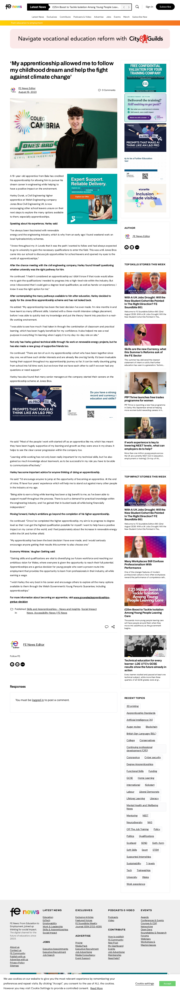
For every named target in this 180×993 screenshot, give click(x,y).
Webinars (146, 938)
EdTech (46, 920)
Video (111, 920)
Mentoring (132, 815)
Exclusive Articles (84, 917)
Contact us (15, 950)
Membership (114, 955)
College (131, 740)
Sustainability (134, 863)
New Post (113, 942)
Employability (50, 923)
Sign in (149, 6)
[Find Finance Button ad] (145, 107)
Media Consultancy (85, 955)
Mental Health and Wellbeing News (142, 807)
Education (48, 917)
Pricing (78, 942)
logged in (38, 700)
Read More (96, 988)
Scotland (131, 843)
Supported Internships (139, 856)
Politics (130, 836)
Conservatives (147, 740)
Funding (153, 771)
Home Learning (146, 778)
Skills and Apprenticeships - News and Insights (53, 609)
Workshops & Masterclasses (148, 943)
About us (15, 947)
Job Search (48, 955)
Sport (145, 849)
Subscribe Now (139, 16)
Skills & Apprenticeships (55, 929)
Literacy (154, 798)
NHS (149, 822)
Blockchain (151, 726)
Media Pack (81, 945)
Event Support (82, 958)
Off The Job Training (138, 829)
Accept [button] (167, 983)
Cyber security (152, 757)
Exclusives (52, 16)
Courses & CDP (149, 923)
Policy (157, 829)
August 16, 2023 (27, 92)
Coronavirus (133, 757)
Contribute (65, 16)
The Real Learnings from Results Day (73, 7)
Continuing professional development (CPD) (139, 749)
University (132, 877)
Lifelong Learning (136, 798)
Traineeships (143, 870)
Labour (130, 791)
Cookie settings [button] (144, 983)
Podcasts (113, 917)
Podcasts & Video (82, 16)
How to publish (116, 936)
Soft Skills (132, 849)
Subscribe (165, 6)
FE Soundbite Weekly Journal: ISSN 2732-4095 (88, 925)
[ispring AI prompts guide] (36, 418)
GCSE (130, 778)
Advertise (99, 16)
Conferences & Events (152, 920)
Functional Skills (135, 771)
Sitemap (14, 965)
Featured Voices (83, 920)
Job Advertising (83, 952)
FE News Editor (27, 88)
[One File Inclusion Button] (145, 197)
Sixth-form (158, 843)
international (133, 784)
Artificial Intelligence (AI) (140, 719)
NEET (145, 815)
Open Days (146, 929)
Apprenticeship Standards (141, 713)
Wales (145, 877)
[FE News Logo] (13, 6)
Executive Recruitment (54, 952)
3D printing (133, 706)
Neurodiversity (135, 822)
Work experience (136, 884)
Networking (147, 926)
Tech (129, 870)
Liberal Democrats (149, 791)
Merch (126, 16)
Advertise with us (19, 959)
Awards (145, 917)
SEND (144, 843)
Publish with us (17, 956)
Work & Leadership (53, 926)
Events (117, 16)
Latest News (38, 16)
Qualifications (146, 836)
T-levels (150, 863)
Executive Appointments (55, 948)
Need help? (114, 958)
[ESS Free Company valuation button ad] (145, 77)
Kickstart (150, 784)
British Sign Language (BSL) (141, 733)
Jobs (108, 16)
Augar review (134, 726)
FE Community (17, 953)
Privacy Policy (17, 962)
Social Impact (50, 932)
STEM (156, 849)
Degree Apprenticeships (140, 764)
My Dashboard (115, 945)
